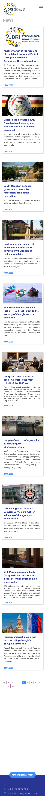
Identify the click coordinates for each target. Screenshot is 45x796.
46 (8, 686)
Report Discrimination (22, 775)
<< (4, 682)
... (3, 686)
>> (13, 686)
